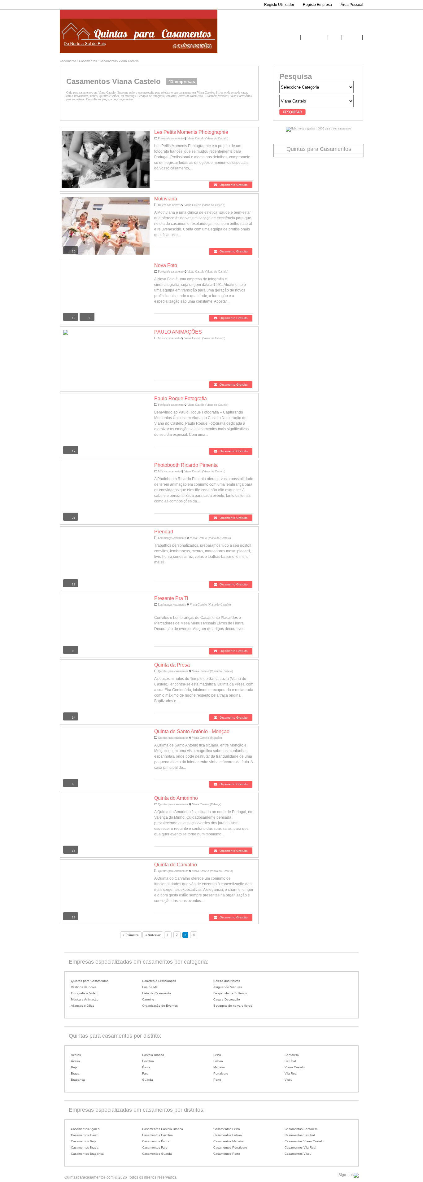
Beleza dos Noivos (226, 981)
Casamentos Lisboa (227, 1135)
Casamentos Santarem (301, 1129)
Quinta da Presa (172, 665)
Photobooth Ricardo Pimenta (186, 465)
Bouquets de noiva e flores (232, 1005)
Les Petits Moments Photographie (191, 132)
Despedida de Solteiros (230, 993)
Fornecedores (314, 37)
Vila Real (291, 1073)
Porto (217, 1079)
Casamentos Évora (155, 1141)
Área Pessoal (352, 4)
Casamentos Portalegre (230, 1147)
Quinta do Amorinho (176, 798)
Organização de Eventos (160, 1005)
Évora (146, 1067)
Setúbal (290, 1061)
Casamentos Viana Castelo (119, 61)
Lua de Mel (150, 987)
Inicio (294, 37)
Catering (148, 999)
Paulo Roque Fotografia (180, 398)
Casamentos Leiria (226, 1129)
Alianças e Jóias (82, 1005)
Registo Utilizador (279, 4)
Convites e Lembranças (159, 981)
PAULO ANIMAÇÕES (178, 332)
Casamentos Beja (83, 1141)
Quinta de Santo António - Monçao (191, 731)
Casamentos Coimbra (157, 1135)
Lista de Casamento (156, 993)
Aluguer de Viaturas (227, 987)
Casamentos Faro (155, 1147)
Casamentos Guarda (157, 1153)
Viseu (289, 1079)
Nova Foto (165, 265)
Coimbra (148, 1061)
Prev (71, 161)
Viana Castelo (295, 1067)
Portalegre (220, 1073)
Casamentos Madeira (228, 1141)
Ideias (335, 37)
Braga (75, 1073)
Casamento (68, 61)
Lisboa (218, 1061)
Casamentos (88, 61)
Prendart (163, 531)
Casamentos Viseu (298, 1153)
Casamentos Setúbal (300, 1135)
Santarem (292, 1055)
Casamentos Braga (84, 1147)
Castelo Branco (153, 1055)
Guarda (147, 1079)
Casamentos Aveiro (84, 1135)
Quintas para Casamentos (89, 981)
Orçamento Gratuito (233, 184)
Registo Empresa (317, 4)
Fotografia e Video (84, 993)
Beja (74, 1067)
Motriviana (165, 198)
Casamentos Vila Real (300, 1147)
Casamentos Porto (226, 1153)
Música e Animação (84, 999)
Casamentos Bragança (87, 1153)
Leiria (217, 1055)
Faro (145, 1073)
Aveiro (75, 1061)
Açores (76, 1055)
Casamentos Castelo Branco (162, 1129)
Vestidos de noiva (83, 987)
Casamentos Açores (85, 1129)
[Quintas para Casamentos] (138, 51)
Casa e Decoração (226, 999)
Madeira (219, 1067)
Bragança (78, 1079)
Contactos (352, 37)
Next (143, 161)
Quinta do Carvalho (175, 864)
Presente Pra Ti (171, 598)
